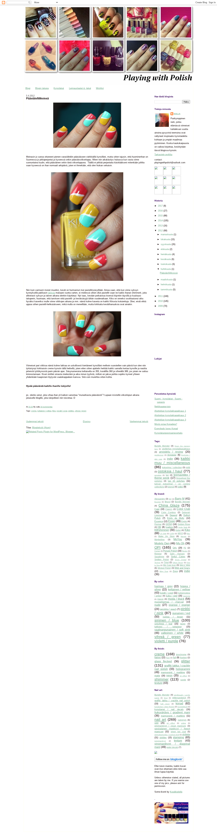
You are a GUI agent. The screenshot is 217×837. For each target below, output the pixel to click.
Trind (166, 562)
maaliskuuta (167, 279)
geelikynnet (158, 455)
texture (158, 683)
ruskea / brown (173, 617)
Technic (157, 562)
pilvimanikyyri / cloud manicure (170, 726)
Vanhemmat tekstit (139, 421)
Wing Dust (164, 571)
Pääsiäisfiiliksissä (37, 98)
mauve (160, 599)
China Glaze (169, 505)
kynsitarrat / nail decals (169, 709)
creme (33, 411)
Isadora (169, 527)
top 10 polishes (176, 481)
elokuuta (165, 249)
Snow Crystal (180, 560)
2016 (160, 210)
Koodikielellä (176, 792)
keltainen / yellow (44, 411)
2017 (160, 206)
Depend (173, 515)
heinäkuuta (166, 254)
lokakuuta (166, 239)
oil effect (183, 676)
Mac (188, 533)
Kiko (54, 411)
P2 (185, 548)
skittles (71, 411)
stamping (178, 737)
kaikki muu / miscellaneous (172, 460)
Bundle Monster (162, 446)
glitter (185, 661)
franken (183, 657)
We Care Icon (169, 565)
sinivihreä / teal (163, 623)
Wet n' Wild (185, 565)
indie (170, 458)
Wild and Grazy (182, 568)
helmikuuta (166, 284)
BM (170, 499)
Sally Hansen (177, 554)
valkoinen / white (172, 632)
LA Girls (163, 533)
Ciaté (157, 509)
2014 (160, 220)
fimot (166, 698)
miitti (188, 467)
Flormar (158, 524)
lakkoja (51, 292)
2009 (160, 306)
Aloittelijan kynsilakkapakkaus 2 (170, 415)
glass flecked (163, 661)
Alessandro (159, 499)
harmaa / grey (163, 586)
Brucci (168, 502)
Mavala (183, 536)
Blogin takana (42, 88)
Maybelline (159, 539)
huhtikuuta (166, 269)
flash (168, 658)
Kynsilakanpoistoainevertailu (168, 433)
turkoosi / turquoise (168, 626)
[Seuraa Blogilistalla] (167, 174)
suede (183, 680)
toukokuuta (166, 264)
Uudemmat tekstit (35, 421)
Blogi (27, 88)
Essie (171, 521)
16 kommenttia (46, 407)
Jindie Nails (182, 527)
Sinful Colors (178, 556)
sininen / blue (166, 620)
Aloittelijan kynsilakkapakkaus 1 (170, 411)
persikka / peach (168, 609)
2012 (160, 230)
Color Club (183, 509)
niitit (156, 723)
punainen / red (181, 613)
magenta (186, 596)
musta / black (176, 598)
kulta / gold (171, 596)
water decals (172, 747)
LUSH (172, 533)
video (180, 486)
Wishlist (100, 88)
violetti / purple (166, 641)
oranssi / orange (179, 605)
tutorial (171, 487)
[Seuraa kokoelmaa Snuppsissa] (176, 193)
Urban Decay (178, 562)
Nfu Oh (180, 543)
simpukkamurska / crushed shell (166, 735)
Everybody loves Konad (166, 428)
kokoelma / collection (172, 467)
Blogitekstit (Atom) (41, 427)
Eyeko (184, 521)
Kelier (178, 530)
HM (159, 527)
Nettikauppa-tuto (162, 406)
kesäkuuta (166, 259)
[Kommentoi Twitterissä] (167, 193)
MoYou (177, 539)
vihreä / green (80, 411)
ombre (183, 723)
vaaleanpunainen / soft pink (172, 629)
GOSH (169, 524)
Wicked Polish (164, 568)
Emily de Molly (175, 518)
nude (157, 605)
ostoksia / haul (170, 471)
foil (174, 657)
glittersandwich (179, 698)
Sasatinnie (159, 557)
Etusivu (86, 421)
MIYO (180, 533)
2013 (160, 225)
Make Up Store (166, 536)
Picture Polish (170, 551)
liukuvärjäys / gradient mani (172, 712)
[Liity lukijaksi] (158, 174)
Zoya (175, 571)
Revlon (185, 551)
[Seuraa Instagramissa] (176, 184)
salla (177, 114)
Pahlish (157, 551)
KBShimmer (161, 530)
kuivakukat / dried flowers (164, 707)
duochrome (181, 654)
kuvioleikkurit (183, 707)
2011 (160, 296)
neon (169, 675)
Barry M (179, 498)
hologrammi (183, 669)
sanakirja (157, 475)
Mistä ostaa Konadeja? (165, 424)
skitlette (186, 734)
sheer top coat (178, 732)
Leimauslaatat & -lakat (80, 88)
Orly (175, 548)
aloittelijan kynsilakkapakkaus (176, 449)
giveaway (171, 455)
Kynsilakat (59, 88)
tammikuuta (167, 289)
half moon (165, 704)
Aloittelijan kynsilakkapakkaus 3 (170, 419)
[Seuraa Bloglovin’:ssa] (176, 174)
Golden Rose (184, 524)
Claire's (168, 509)
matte (157, 675)
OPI (157, 547)
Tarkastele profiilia (163, 154)
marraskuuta (167, 234)
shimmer (161, 679)
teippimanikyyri (160, 741)
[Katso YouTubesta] (158, 193)
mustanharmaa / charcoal (169, 602)
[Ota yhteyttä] (167, 184)
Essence (158, 521)
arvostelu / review (171, 451)
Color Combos (168, 512)
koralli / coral (62, 411)
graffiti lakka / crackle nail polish (172, 700)
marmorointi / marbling (173, 672)
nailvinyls (182, 720)
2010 (160, 301)
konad (179, 703)
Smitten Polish (161, 559)
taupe (182, 624)
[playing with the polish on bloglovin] (169, 761)
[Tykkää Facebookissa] (158, 184)
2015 (160, 215)
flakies (157, 657)
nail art (160, 719)
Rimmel (158, 554)
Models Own (162, 543)
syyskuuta (166, 244)
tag (167, 475)
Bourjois (157, 502)
